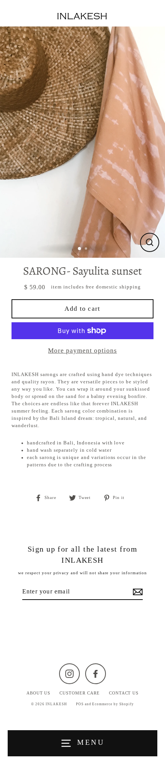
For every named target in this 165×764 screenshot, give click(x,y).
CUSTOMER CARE (79, 693)
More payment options (82, 350)
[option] (82, 142)
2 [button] (87, 249)
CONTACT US (124, 693)
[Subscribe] (136, 592)
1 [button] (80, 249)
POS (80, 704)
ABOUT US (38, 693)
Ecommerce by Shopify (113, 704)
